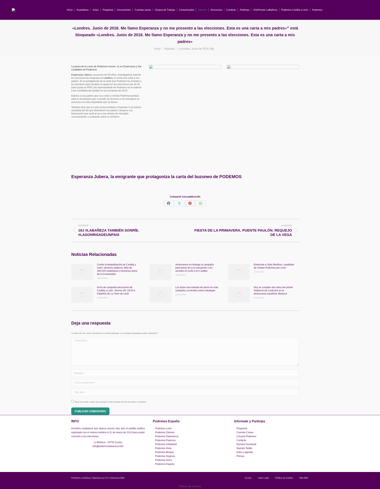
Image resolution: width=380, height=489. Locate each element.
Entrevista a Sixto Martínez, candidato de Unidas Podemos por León (274, 266)
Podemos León (163, 428)
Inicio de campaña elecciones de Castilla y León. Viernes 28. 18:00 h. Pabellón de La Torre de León (116, 290)
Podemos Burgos (164, 452)
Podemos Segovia (165, 456)
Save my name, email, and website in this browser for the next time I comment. (110, 402)
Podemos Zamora (164, 432)
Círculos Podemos (246, 436)
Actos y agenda (244, 452)
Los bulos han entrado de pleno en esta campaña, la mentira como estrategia (196, 289)
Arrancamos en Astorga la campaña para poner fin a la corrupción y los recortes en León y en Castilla (194, 267)
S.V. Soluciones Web (114, 478)
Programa (242, 428)
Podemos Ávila (163, 448)
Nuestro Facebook (246, 444)
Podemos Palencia (165, 440)
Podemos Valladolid (166, 444)
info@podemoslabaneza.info (108, 446)
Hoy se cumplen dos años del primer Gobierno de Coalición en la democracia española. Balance (273, 290)
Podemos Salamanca (166, 436)
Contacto (241, 440)
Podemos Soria (163, 460)
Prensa (240, 456)
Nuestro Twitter (245, 448)
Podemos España (164, 464)
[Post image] (82, 272)
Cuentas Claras (245, 432)
